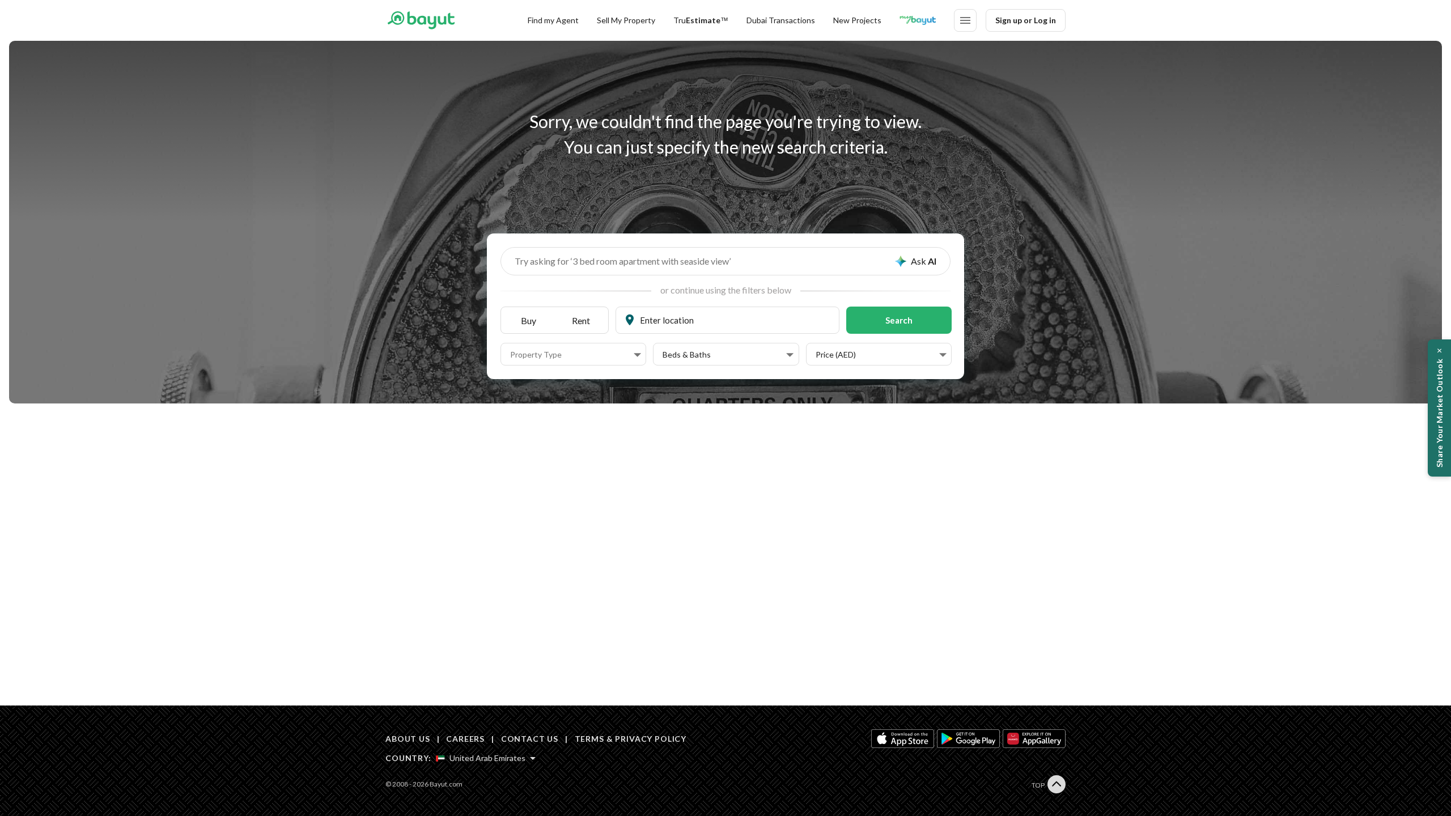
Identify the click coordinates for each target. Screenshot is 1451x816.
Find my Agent (553, 20)
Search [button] (899, 320)
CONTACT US (529, 738)
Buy (528, 320)
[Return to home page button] (420, 20)
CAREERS (465, 738)
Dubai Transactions (780, 20)
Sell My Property (626, 20)
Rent (581, 320)
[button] (575, 355)
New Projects (857, 20)
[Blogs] (917, 20)
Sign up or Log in (1025, 20)
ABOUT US (407, 738)
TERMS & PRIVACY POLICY (630, 738)
